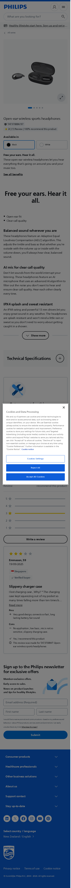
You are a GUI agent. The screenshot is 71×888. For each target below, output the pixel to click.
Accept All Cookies (34, 476)
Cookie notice (54, 449)
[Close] (62, 407)
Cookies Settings (34, 458)
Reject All (34, 467)
